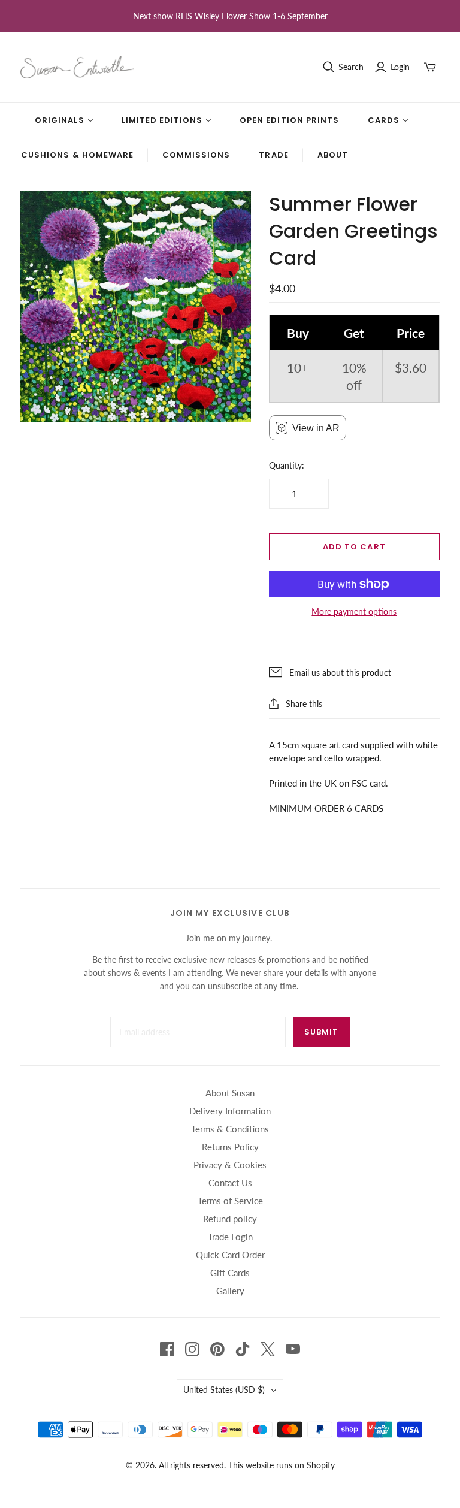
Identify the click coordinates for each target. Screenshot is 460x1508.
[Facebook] (167, 1349)
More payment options (354, 611)
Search (351, 67)
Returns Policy (230, 1146)
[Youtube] (293, 1349)
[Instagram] (192, 1349)
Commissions (196, 155)
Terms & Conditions (230, 1128)
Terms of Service (230, 1200)
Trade (273, 155)
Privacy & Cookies (230, 1164)
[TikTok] (242, 1349)
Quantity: (286, 465)
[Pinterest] (217, 1349)
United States (224, 1390)
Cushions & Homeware (77, 155)
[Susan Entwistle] (77, 67)
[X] (268, 1349)
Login (400, 67)
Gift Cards (230, 1272)
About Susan (230, 1092)
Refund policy (230, 1218)
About (332, 155)
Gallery (230, 1290)
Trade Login (230, 1236)
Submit (321, 1032)
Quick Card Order (230, 1254)
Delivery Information (230, 1110)
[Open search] (329, 67)
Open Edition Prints (289, 120)
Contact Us (230, 1182)
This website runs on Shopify (281, 1465)
